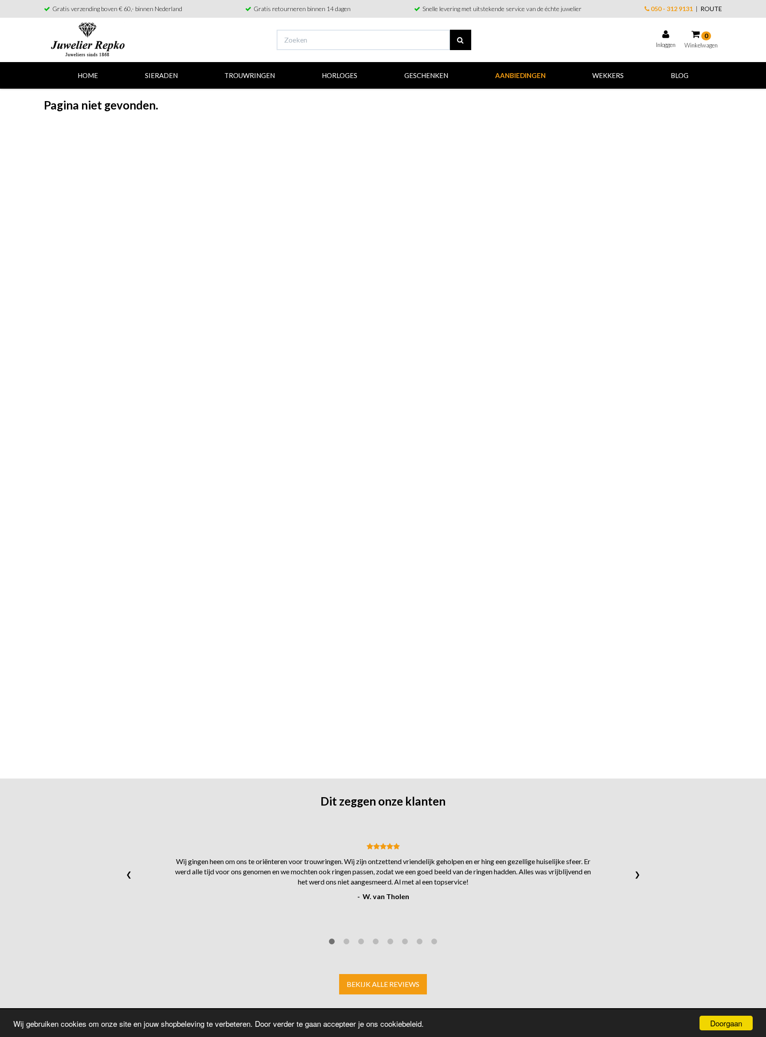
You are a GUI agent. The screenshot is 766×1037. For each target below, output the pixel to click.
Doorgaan (726, 1023)
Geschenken (426, 75)
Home (88, 75)
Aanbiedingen (520, 75)
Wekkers (608, 75)
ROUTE (711, 8)
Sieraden (161, 75)
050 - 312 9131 (671, 8)
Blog (679, 75)
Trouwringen (249, 75)
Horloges (339, 75)
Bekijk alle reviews (383, 984)
